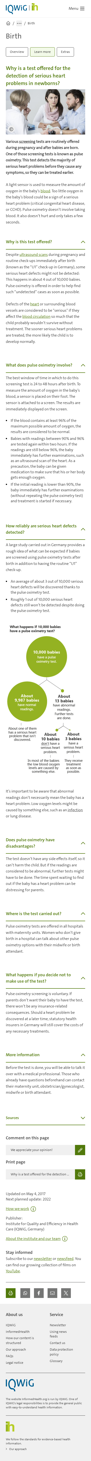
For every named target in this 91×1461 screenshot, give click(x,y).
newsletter (43, 1258)
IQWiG (11, 1325)
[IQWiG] (20, 1385)
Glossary (56, 1361)
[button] (25, 1293)
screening (27, 141)
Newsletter (58, 1325)
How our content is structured (20, 1340)
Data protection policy (61, 1351)
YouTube (13, 1271)
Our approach (16, 1349)
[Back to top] (80, 1312)
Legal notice (14, 1362)
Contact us (57, 1343)
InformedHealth (18, 1331)
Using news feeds (58, 1334)
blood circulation (36, 316)
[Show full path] (19, 23)
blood (45, 191)
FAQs (9, 1356)
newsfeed (65, 1258)
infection (75, 810)
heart (34, 304)
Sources (12, 1117)
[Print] (11, 1293)
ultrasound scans (33, 254)
